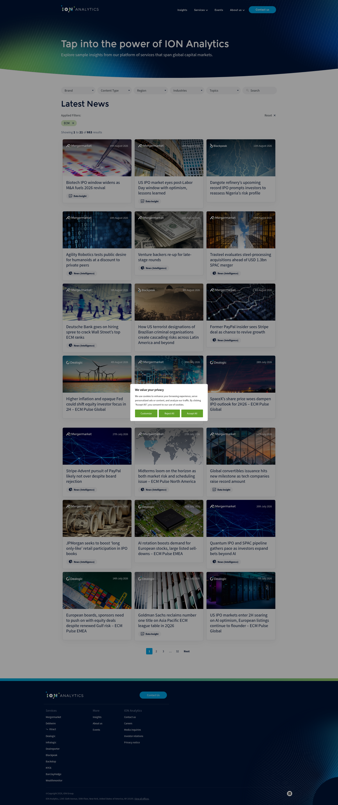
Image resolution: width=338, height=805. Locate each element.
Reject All (169, 413)
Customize (146, 413)
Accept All (192, 413)
